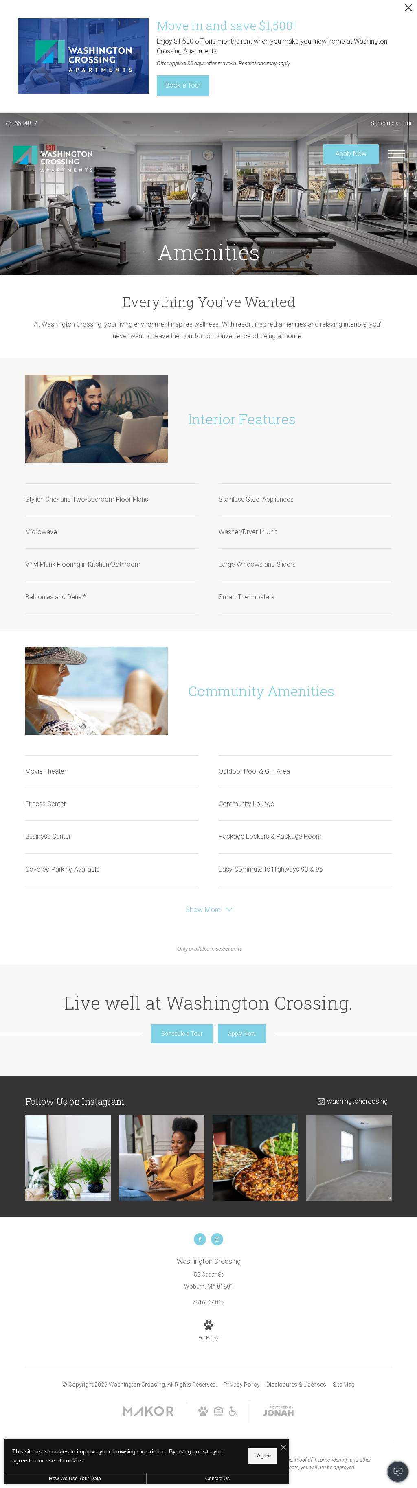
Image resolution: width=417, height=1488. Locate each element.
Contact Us (217, 1478)
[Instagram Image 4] (349, 1158)
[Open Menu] (396, 154)
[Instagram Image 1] (68, 1158)
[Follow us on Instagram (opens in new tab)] (217, 1239)
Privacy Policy (242, 1384)
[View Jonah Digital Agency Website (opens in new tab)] (278, 1412)
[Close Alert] (408, 10)
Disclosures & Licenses (296, 1384)
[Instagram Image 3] (255, 1158)
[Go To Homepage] (53, 158)
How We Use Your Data (75, 1478)
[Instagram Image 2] (161, 1158)
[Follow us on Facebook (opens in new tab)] (200, 1239)
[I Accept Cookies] (283, 1448)
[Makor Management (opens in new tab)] (148, 1414)
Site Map (344, 1384)
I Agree (262, 1456)
